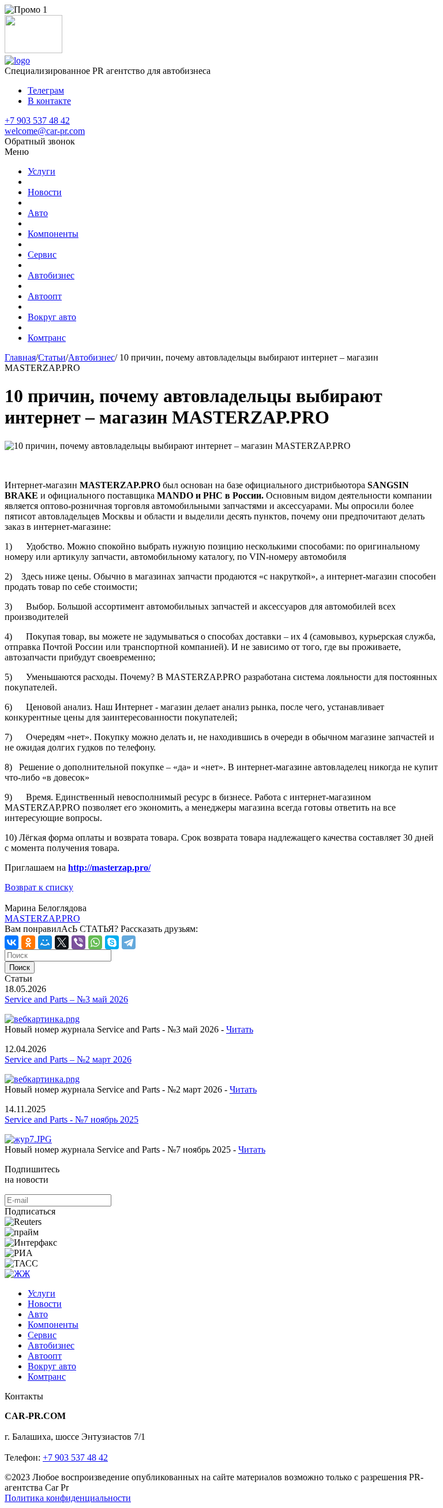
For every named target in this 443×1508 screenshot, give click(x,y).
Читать (239, 1029)
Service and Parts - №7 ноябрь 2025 (71, 1119)
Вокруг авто (52, 317)
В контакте (49, 101)
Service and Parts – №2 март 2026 (68, 1059)
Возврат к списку (39, 887)
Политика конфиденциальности (68, 1498)
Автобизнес (51, 275)
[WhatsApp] (95, 942)
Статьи (52, 357)
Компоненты (53, 234)
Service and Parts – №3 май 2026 (66, 999)
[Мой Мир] (45, 942)
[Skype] (112, 942)
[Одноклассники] (28, 942)
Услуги (41, 171)
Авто (38, 213)
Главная (20, 357)
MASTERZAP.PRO (42, 918)
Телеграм (46, 90)
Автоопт (45, 296)
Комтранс (47, 338)
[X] (62, 942)
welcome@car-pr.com (45, 131)
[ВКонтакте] (11, 942)
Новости (45, 192)
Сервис (42, 254)
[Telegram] (129, 942)
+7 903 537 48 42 (37, 120)
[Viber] (78, 942)
